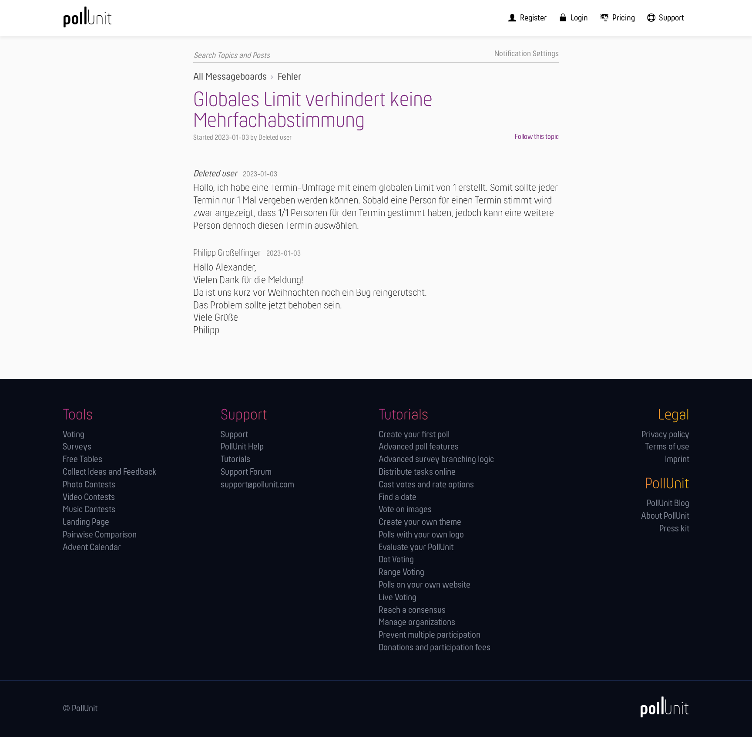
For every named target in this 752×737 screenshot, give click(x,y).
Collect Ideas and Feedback (110, 472)
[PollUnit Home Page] (102, 21)
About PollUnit (665, 516)
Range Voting (401, 572)
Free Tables (82, 459)
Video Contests (89, 497)
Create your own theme (420, 522)
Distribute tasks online (417, 472)
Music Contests (89, 509)
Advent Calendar (92, 547)
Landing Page (86, 522)
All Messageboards (230, 77)
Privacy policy (665, 434)
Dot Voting (396, 560)
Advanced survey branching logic (436, 459)
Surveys (77, 447)
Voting (73, 434)
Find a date (397, 497)
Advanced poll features (419, 447)
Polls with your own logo (421, 535)
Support (234, 434)
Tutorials (235, 459)
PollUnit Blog (668, 503)
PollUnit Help (242, 447)
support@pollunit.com (257, 485)
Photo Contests (89, 485)
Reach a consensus (412, 610)
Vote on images (405, 509)
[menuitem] (524, 18)
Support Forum (246, 472)
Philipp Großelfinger (227, 253)
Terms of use (667, 447)
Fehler (289, 77)
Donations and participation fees (434, 647)
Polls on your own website (424, 585)
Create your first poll (414, 434)
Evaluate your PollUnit (416, 547)
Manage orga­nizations (417, 622)
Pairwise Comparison (100, 535)
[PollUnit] (660, 707)
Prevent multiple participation (429, 635)
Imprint (677, 459)
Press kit (674, 529)
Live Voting (397, 597)
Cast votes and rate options (426, 485)
